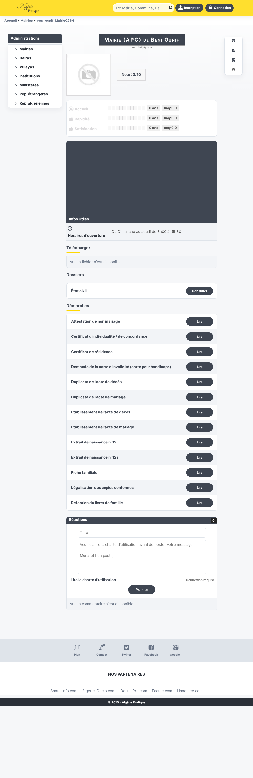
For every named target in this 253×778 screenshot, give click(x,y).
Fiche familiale (84, 472)
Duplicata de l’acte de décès (96, 381)
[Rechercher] (169, 8)
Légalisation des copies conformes (102, 487)
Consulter (199, 291)
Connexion (222, 8)
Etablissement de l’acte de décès (100, 412)
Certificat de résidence (92, 351)
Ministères (29, 85)
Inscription (192, 8)
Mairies (26, 49)
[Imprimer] (233, 70)
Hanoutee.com (190, 690)
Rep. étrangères (34, 94)
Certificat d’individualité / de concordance (109, 336)
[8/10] (135, 108)
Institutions (30, 76)
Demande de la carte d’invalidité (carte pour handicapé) (121, 366)
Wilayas (27, 67)
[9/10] (139, 108)
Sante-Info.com (63, 690)
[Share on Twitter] (233, 41)
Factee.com (162, 690)
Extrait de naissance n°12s (94, 457)
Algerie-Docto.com (98, 690)
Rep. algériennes (34, 103)
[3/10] (117, 108)
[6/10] (128, 108)
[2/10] (113, 108)
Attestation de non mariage (95, 321)
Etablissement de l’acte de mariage (102, 427)
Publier (142, 589)
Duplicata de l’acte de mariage (98, 397)
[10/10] (143, 108)
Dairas (25, 58)
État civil (79, 290)
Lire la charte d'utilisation (93, 579)
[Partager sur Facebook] (233, 51)
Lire (200, 321)
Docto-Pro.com (133, 690)
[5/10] (124, 108)
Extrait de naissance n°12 (93, 442)
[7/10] (132, 108)
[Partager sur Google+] (233, 60)
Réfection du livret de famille (97, 502)
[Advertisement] (142, 179)
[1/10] (109, 108)
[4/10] (121, 108)
